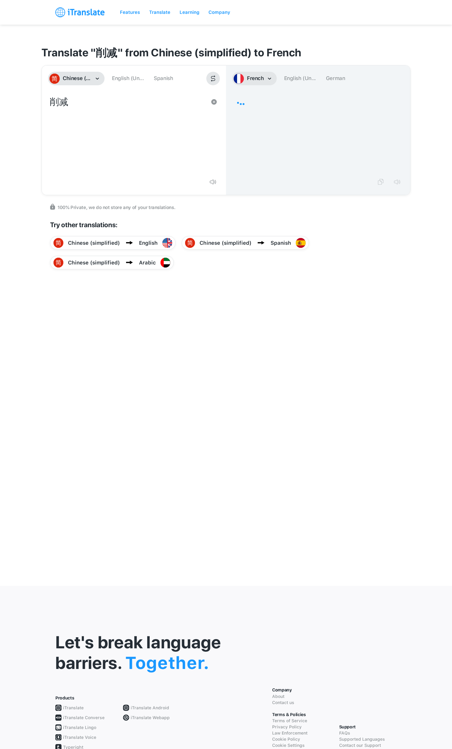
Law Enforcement (289, 733)
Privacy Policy (287, 726)
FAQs (344, 733)
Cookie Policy (286, 739)
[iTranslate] (80, 12)
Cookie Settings (288, 745)
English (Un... (128, 78)
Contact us (283, 702)
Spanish (163, 78)
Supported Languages (362, 739)
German (335, 78)
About (278, 696)
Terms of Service (289, 720)
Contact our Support (360, 745)
